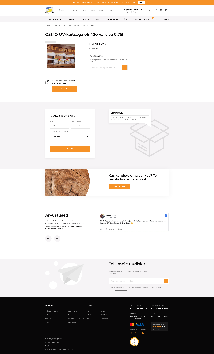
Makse (84, 10)
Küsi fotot (64, 89)
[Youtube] (138, 333)
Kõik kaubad (73, 322)
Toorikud (86, 19)
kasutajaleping (121, 290)
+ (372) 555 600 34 (133, 9)
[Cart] (165, 10)
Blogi (101, 10)
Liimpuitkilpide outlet (76, 318)
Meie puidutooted (53, 19)
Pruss (98, 19)
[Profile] (161, 10)
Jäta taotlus (119, 186)
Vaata (141, 2)
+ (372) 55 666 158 (138, 308)
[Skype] (142, 333)
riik (51, 121)
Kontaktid (110, 10)
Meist (93, 10)
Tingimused (49, 346)
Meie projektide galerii (53, 339)
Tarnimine (74, 10)
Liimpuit (71, 19)
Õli (125, 19)
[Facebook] (135, 333)
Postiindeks (76, 121)
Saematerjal (112, 19)
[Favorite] (156, 10)
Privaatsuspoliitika (52, 342)
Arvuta (70, 149)
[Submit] (166, 281)
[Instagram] (131, 333)
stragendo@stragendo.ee (132, 12)
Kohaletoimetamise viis (59, 132)
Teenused (164, 19)
